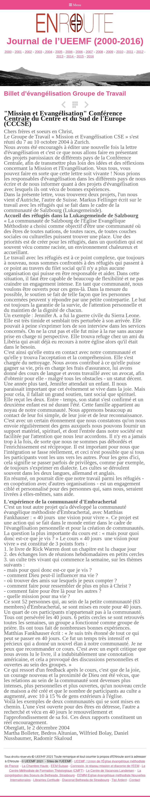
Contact (134, 780)
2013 (59, 56)
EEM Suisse (59, 766)
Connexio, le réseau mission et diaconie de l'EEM (105, 766)
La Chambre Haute (35, 766)
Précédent (64, 104)
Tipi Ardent (119, 780)
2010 (119, 52)
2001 (18, 52)
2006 (68, 52)
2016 (90, 56)
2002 (28, 52)
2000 (8, 52)
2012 (139, 52)
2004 (48, 52)
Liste (75, 104)
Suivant (85, 104)
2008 (99, 52)
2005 (58, 52)
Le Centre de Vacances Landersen (110, 770)
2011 (129, 52)
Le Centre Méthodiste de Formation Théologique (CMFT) (77, 768)
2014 (70, 56)
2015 (80, 56)
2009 (109, 52)
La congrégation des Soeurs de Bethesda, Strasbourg (73, 772)
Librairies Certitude (46, 780)
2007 (89, 52)
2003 (38, 52)
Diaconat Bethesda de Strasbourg (85, 780)
